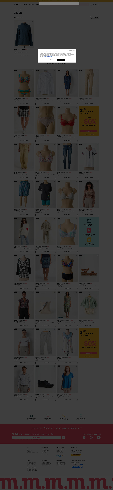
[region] (57, 56)
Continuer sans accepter (71, 50)
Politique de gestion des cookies (48, 56)
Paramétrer (52, 59)
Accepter (60, 59)
